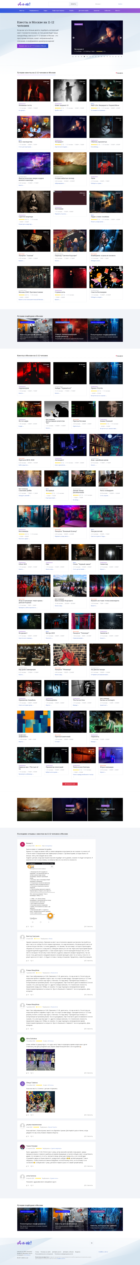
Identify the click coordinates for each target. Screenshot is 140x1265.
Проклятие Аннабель (27, 700)
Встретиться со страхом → (99, 395)
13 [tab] (107, 57)
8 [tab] (93, 57)
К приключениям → (78, 638)
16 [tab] (116, 57)
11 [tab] (101, 57)
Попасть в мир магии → (98, 222)
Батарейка (49, 846)
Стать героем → (104, 495)
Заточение (59, 209)
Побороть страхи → (97, 183)
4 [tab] (81, 57)
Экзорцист (59, 142)
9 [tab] (96, 57)
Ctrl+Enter (27, 1255)
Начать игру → (50, 569)
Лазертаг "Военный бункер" (66, 531)
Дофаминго (23, 737)
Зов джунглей (96, 531)
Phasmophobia (51, 700)
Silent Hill (23, 564)
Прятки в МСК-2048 (26, 460)
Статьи (37, 1252)
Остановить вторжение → (98, 110)
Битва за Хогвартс (107, 700)
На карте (120, 73)
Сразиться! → (104, 705)
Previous (73, 38)
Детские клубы (84, 10)
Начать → (21, 185)
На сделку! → (22, 110)
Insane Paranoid (106, 421)
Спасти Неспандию (98, 292)
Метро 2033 (50, 633)
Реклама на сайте (46, 1252)
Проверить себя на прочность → (28, 607)
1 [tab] (73, 57)
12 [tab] (104, 57)
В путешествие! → (51, 498)
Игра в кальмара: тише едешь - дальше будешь (31, 601)
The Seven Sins (79, 700)
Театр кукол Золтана (81, 767)
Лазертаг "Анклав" (26, 255)
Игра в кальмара (106, 767)
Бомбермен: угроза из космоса (103, 255)
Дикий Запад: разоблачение (78, 491)
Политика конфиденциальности (64, 1254)
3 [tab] (79, 57)
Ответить (89, 926)
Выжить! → (94, 606)
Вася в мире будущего (64, 601)
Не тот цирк (23, 421)
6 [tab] (87, 57)
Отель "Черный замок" (82, 564)
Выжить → (22, 261)
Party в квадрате (106, 490)
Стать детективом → (79, 569)
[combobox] (58, 4)
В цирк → (21, 426)
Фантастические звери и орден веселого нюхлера (31, 179)
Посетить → (49, 638)
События (107, 10)
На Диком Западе (98, 670)
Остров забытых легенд (64, 178)
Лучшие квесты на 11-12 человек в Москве (32, 46)
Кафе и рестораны (58, 10)
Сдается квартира (26, 217)
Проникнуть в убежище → (26, 774)
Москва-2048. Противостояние (31, 292)
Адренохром (24, 388)
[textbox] (58, 2)
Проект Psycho (97, 388)
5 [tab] (84, 57)
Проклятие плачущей (54, 767)
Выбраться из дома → (52, 772)
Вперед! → (76, 705)
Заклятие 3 (104, 633)
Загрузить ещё (70, 784)
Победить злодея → (97, 297)
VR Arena (50, 1041)
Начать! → (103, 638)
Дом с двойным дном (99, 460)
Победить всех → (96, 261)
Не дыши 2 (23, 633)
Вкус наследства (25, 142)
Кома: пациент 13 (61, 105)
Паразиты (95, 737)
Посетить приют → (24, 539)
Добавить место (56, 1252)
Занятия (97, 10)
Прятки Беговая (79, 421)
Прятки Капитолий (62, 737)
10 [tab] (99, 57)
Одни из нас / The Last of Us (28, 768)
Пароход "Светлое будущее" (66, 255)
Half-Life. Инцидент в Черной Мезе (105, 105)
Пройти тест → (59, 110)
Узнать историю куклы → (26, 705)
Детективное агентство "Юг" (55, 422)
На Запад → (76, 500)
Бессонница (23, 531)
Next (121, 38)
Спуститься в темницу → (26, 638)
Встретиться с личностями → (108, 428)
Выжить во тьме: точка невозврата (105, 601)
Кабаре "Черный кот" (63, 388)
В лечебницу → (95, 147)
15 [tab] (113, 57)
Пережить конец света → (62, 536)
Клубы (71, 10)
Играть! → (103, 569)
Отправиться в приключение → (100, 674)
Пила (93, 178)
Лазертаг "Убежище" (63, 670)
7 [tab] (90, 57)
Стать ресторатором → (25, 147)
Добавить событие (68, 1252)
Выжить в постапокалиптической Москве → (31, 299)
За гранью (50, 490)
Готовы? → (58, 741)
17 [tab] (119, 57)
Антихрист (59, 460)
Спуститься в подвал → (61, 147)
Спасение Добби (25, 490)
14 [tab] (110, 57)
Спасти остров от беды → (98, 536)
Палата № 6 (54, 973)
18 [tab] (121, 57)
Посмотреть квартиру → (26, 224)
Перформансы (34, 10)
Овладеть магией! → (25, 495)
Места (117, 10)
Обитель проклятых (99, 142)
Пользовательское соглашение (44, 1254)
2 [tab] (76, 57)
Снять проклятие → (60, 465)
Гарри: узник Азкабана (100, 217)
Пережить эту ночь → (61, 214)
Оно (47, 564)
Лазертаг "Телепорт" (81, 633)
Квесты (21, 10)
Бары (45, 10)
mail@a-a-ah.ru (61, 1258)
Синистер (104, 564)
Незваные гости (25, 105)
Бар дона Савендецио (27, 670)
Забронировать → (60, 183)
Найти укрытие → (24, 465)
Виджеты (77, 1252)
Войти (120, 4)
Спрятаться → (77, 426)
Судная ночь (60, 292)
